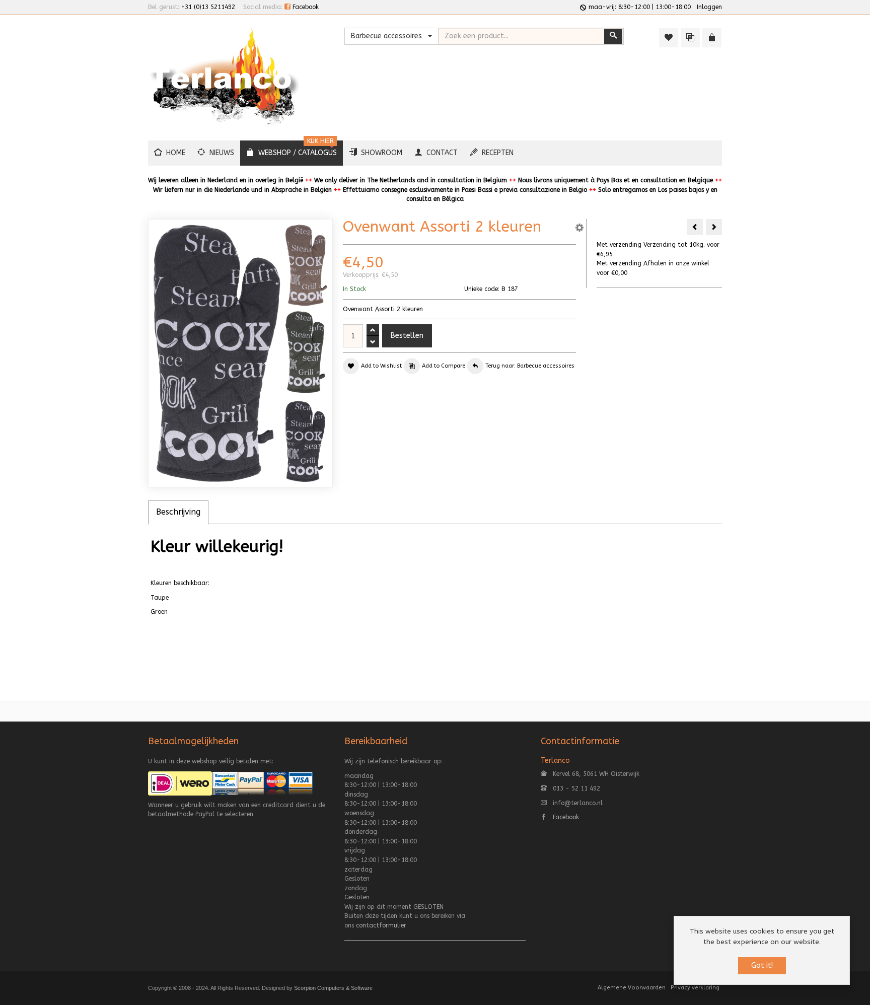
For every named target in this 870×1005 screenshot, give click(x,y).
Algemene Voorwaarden (632, 987)
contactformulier (381, 925)
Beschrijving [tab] (178, 512)
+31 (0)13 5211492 (208, 7)
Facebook (305, 7)
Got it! (762, 965)
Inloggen (709, 7)
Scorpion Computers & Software (333, 988)
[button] (579, 229)
